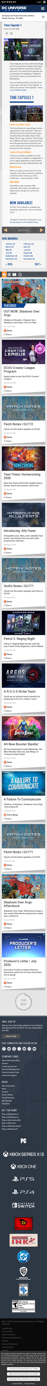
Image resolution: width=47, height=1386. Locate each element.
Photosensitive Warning (11, 1338)
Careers (5, 1063)
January (10, 244)
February (29, 244)
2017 (38, 264)
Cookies (5, 1341)
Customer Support (9, 1075)
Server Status (7, 1095)
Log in (39, 2)
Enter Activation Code (10, 1072)
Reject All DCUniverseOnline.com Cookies (23, 1374)
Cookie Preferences (10, 1344)
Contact (5, 1350)
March (10, 247)
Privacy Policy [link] (29, 1383)
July (9, 253)
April (27, 247)
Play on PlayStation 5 (10, 1114)
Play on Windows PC (10, 1129)
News (4, 1089)
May (9, 250)
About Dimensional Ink (11, 1060)
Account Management (11, 1069)
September (11, 256)
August (28, 253)
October (28, 256)
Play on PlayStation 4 (10, 1117)
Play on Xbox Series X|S (11, 1120)
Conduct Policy (8, 1347)
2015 (9, 264)
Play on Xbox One (9, 1123)
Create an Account (9, 1066)
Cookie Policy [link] (17, 1383)
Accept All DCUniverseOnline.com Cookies (23, 1369)
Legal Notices (7, 1328)
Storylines (6, 1104)
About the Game (8, 1086)
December (29, 259)
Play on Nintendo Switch (11, 1126)
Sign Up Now (11, 1036)
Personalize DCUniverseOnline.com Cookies (23, 1379)
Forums (5, 1092)
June (27, 250)
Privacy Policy (7, 1332)
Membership (7, 1101)
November (11, 259)
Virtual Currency (8, 1098)
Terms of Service (8, 1335)
